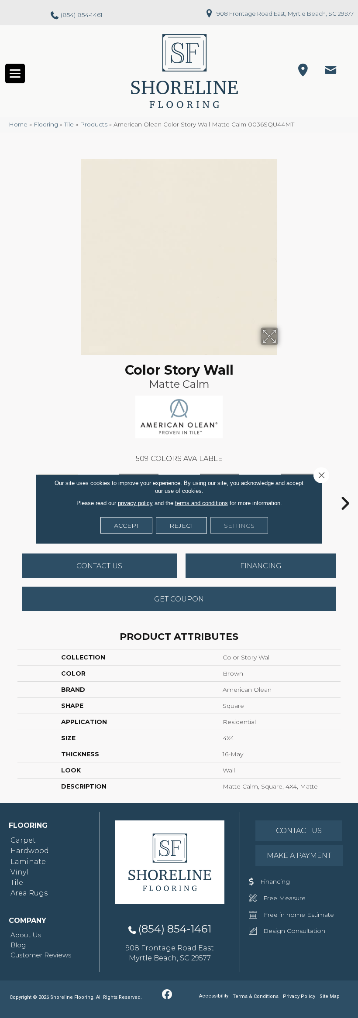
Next (344, 490)
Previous (13, 490)
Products (93, 124)
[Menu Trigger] (15, 73)
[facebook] (167, 995)
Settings (239, 525)
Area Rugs (29, 893)
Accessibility (213, 996)
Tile (69, 124)
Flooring (46, 124)
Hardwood (29, 851)
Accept (126, 525)
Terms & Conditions (256, 996)
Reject (181, 525)
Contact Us (99, 566)
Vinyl (19, 872)
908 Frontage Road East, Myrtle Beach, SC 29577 (285, 13)
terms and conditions (201, 503)
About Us (25, 935)
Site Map (330, 996)
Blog (18, 945)
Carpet (23, 840)
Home (18, 124)
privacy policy (135, 503)
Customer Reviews (40, 955)
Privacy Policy (299, 996)
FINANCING (261, 566)
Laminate (28, 861)
